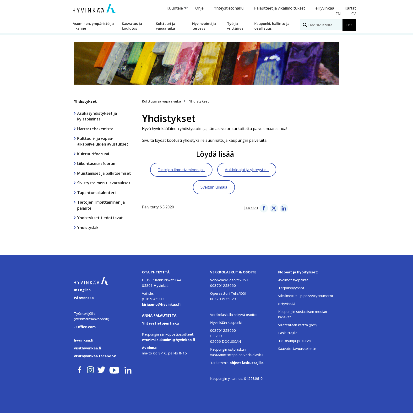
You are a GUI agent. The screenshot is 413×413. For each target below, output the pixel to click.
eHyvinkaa (324, 8)
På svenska (84, 297)
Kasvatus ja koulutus (132, 25)
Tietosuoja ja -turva (294, 340)
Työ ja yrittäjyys (235, 25)
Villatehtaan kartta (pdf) (297, 324)
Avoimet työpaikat (293, 279)
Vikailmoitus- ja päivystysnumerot (305, 295)
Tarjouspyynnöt (291, 287)
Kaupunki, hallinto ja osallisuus (271, 25)
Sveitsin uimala (214, 187)
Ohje (199, 8)
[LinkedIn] (284, 208)
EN (338, 13)
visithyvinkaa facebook (95, 355)
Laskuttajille (288, 332)
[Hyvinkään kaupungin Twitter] (101, 369)
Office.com (85, 326)
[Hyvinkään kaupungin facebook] (79, 369)
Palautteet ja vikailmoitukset (279, 8)
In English (82, 289)
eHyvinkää (286, 303)
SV (353, 13)
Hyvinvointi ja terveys (204, 25)
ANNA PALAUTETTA (159, 315)
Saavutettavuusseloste (297, 348)
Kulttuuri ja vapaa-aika (165, 25)
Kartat (350, 8)
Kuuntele (175, 8)
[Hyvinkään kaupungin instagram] (90, 369)
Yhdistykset (85, 101)
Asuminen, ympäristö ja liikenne (93, 25)
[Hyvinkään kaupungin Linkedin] (127, 369)
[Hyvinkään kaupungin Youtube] (114, 369)
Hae (349, 24)
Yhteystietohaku (229, 8)
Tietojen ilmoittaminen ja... (181, 169)
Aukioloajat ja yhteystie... (247, 169)
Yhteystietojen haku (160, 323)
